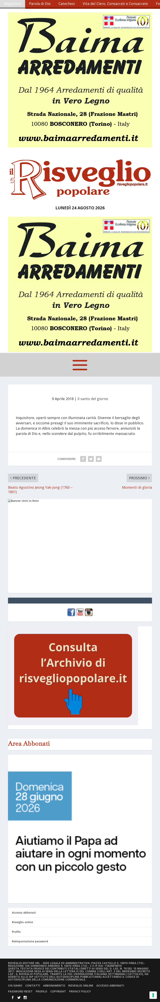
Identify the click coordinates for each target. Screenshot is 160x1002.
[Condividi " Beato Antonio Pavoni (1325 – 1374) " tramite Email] (99, 459)
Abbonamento (54, 985)
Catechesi (67, 3)
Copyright (58, 991)
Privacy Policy (80, 991)
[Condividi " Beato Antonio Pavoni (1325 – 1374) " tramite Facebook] (83, 459)
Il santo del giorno (92, 398)
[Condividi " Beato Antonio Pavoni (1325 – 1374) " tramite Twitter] (91, 459)
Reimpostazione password (30, 941)
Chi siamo (15, 985)
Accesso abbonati (24, 912)
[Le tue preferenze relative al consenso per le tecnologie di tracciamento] (153, 995)
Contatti (32, 985)
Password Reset (20, 991)
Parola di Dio (40, 3)
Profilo (16, 932)
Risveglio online (22, 922)
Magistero (12, 3)
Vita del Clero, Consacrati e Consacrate (115, 3)
